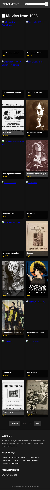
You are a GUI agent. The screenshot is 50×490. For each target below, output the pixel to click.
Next (38, 423)
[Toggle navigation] (46, 4)
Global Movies (10, 4)
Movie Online (26, 460)
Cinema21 (6, 457)
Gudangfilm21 (35, 457)
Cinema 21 (24, 457)
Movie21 (35, 460)
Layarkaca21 (7, 460)
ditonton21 (6, 463)
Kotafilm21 (15, 457)
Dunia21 (16, 460)
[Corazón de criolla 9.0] (37, 115)
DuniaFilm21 (16, 463)
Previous (14, 423)
